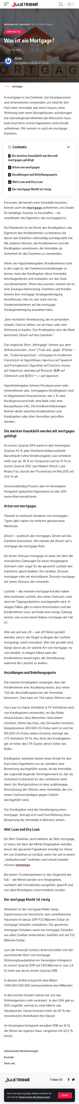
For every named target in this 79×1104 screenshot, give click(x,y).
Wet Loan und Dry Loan (27, 182)
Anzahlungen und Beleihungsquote (34, 174)
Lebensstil (13, 31)
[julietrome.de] (25, 4)
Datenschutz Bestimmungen (34, 1097)
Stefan (18, 58)
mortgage (35, 207)
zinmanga (22, 865)
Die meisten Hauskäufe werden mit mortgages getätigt (33, 158)
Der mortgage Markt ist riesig (31, 189)
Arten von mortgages (26, 167)
